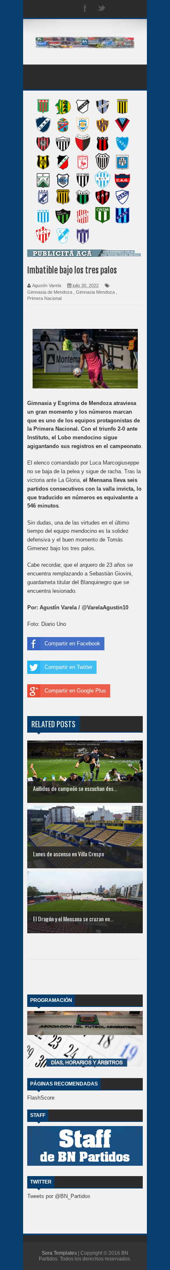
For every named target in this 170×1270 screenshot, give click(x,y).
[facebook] (85, 9)
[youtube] (134, 9)
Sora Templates (59, 1253)
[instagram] (118, 9)
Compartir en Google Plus (75, 691)
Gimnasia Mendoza (95, 292)
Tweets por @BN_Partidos (58, 1196)
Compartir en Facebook (72, 643)
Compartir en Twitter (68, 667)
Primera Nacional (44, 298)
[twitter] (101, 9)
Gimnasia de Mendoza (49, 292)
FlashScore (40, 1098)
